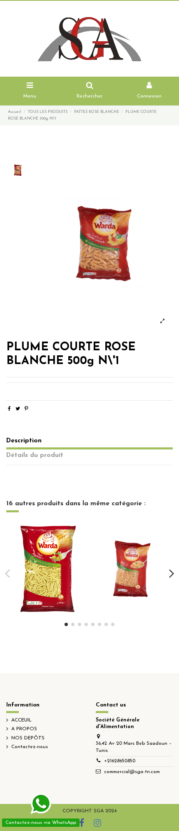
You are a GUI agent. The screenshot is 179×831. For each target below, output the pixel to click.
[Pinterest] (26, 409)
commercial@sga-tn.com (132, 771)
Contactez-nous (29, 746)
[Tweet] (17, 409)
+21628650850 (119, 761)
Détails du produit (34, 455)
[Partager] (9, 409)
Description (24, 440)
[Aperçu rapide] (48, 578)
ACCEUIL (21, 720)
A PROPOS (24, 728)
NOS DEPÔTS (28, 738)
